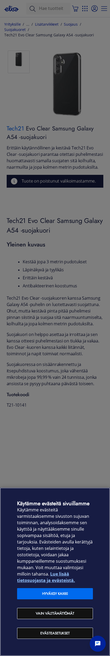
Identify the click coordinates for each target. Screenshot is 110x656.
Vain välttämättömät (55, 613)
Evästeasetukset (55, 633)
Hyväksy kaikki (55, 593)
